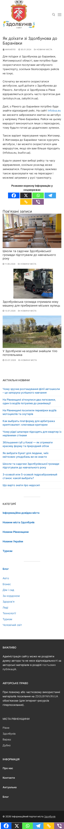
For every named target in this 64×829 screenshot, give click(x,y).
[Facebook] (14, 195)
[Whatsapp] (38, 195)
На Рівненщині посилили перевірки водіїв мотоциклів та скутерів (29, 412)
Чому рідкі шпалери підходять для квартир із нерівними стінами (32, 433)
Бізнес (7, 584)
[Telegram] (50, 195)
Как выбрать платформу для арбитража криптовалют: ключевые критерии (29, 422)
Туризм (7, 619)
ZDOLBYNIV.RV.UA (46, 696)
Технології (9, 613)
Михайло (10, 49)
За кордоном (11, 595)
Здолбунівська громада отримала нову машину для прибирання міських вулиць (31, 303)
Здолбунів (9, 733)
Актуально (10, 787)
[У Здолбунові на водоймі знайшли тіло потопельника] (32, 332)
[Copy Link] (26, 202)
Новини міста (44, 49)
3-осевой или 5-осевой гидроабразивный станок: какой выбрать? (30, 476)
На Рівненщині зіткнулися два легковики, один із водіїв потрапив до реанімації (29, 401)
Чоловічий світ (12, 625)
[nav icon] (59, 14)
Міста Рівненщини (16, 718)
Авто (6, 578)
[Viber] (38, 202)
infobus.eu (54, 110)
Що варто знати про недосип (21, 485)
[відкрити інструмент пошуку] (53, 14)
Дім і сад (8, 590)
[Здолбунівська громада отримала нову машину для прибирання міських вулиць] (32, 284)
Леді (5, 607)
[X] (26, 195)
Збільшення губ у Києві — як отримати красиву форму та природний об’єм (28, 444)
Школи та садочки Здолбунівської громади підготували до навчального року (29, 254)
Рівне (6, 727)
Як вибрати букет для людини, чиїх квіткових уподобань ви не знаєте (26, 454)
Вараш (7, 739)
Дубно (7, 745)
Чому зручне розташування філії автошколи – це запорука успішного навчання (31, 390)
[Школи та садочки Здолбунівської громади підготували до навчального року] (32, 231)
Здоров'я (8, 601)
